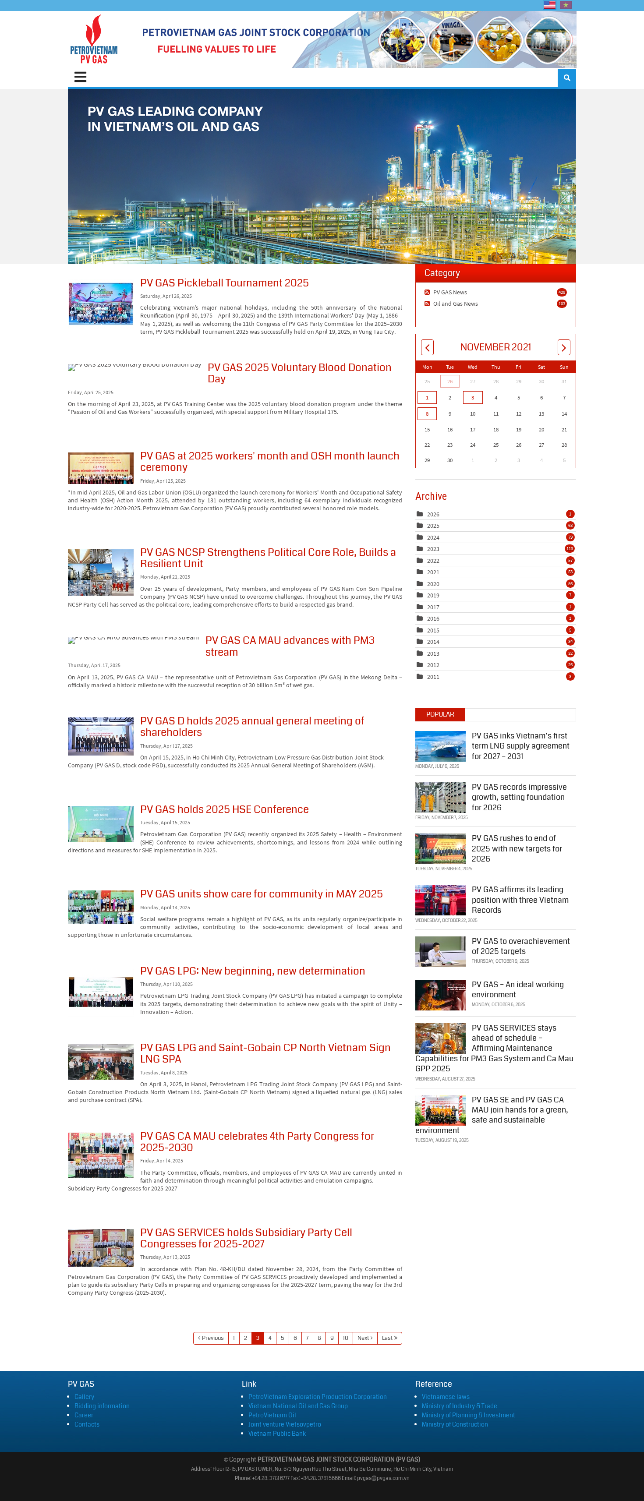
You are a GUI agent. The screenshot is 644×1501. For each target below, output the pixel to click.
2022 (433, 561)
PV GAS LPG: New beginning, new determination (101, 992)
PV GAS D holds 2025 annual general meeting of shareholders (101, 736)
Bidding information (102, 1406)
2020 (433, 584)
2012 (433, 665)
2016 (433, 618)
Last (387, 1338)
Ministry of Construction (455, 1424)
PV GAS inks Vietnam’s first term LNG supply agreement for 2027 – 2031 (521, 746)
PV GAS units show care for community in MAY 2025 (101, 907)
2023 (433, 549)
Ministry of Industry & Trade (459, 1406)
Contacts (86, 1424)
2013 (433, 653)
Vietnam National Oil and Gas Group (298, 1406)
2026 (433, 514)
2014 (433, 642)
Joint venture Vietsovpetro (284, 1424)
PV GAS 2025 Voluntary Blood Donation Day (134, 367)
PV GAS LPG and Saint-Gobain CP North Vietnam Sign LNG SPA (101, 1062)
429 (562, 292)
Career (83, 1415)
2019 (433, 595)
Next (363, 1338)
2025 (433, 526)
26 (450, 381)
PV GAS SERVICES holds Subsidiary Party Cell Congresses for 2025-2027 (101, 1248)
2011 (433, 677)
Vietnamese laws (446, 1396)
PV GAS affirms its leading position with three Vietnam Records (520, 900)
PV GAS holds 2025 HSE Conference (101, 824)
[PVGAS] (94, 39)
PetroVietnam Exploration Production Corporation (317, 1396)
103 (562, 303)
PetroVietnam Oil (272, 1415)
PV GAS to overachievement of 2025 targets (521, 946)
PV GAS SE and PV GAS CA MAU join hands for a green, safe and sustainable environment (491, 1115)
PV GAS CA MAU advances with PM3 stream (133, 640)
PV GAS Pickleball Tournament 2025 (101, 303)
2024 (433, 537)
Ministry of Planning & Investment (468, 1415)
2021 (433, 572)
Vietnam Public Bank (277, 1433)
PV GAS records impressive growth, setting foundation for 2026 (519, 797)
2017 (433, 607)
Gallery (84, 1396)
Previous (213, 1338)
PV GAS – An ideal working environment (518, 989)
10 (345, 1338)
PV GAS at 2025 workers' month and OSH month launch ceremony (101, 468)
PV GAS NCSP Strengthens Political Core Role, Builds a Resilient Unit (101, 572)
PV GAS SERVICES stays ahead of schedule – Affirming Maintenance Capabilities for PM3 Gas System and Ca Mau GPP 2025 (494, 1048)
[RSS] (428, 292)
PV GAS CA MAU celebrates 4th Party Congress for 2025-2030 (101, 1155)
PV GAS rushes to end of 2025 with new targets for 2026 (517, 849)
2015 (433, 630)
